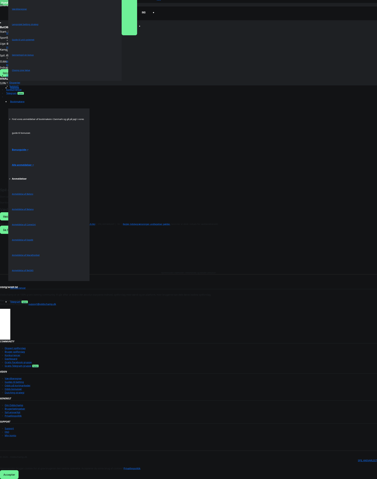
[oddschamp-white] (188, 257)
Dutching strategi (14, 392)
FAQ (7, 432)
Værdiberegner (13, 378)
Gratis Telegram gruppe (18, 365)
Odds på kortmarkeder (17, 385)
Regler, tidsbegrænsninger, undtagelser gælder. (146, 224)
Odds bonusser (13, 389)
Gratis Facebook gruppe (18, 362)
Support (9, 428)
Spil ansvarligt (12, 412)
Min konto (10, 435)
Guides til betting (14, 382)
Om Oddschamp (14, 405)
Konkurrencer (12, 355)
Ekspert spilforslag (15, 348)
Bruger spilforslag (15, 351)
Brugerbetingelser (15, 408)
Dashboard (11, 358)
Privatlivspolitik (13, 415)
